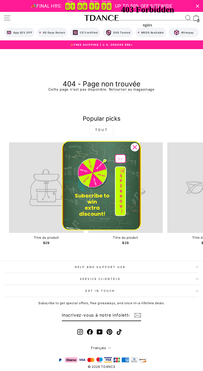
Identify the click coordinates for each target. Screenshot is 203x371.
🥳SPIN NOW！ (122, 191)
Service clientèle (100, 278)
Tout (101, 130)
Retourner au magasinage (132, 89)
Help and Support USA (100, 267)
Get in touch (100, 290)
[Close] (134, 147)
